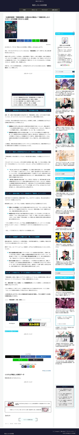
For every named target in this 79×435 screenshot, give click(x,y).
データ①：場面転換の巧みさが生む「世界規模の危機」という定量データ (28, 97)
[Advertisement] (28, 82)
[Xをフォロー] (25, 366)
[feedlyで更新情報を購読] (31, 366)
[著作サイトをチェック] (23, 366)
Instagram (57, 431)
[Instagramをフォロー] (28, 366)
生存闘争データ (15, 331)
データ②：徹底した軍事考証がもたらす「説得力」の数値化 (26, 99)
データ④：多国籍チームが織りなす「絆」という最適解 (25, 103)
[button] (43, 40)
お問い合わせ (63, 431)
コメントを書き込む (28, 419)
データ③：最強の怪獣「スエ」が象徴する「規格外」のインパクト (27, 101)
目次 (26, 94)
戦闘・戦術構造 (8, 331)
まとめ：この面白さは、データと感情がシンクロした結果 (25, 104)
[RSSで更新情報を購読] (33, 366)
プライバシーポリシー (71, 431)
